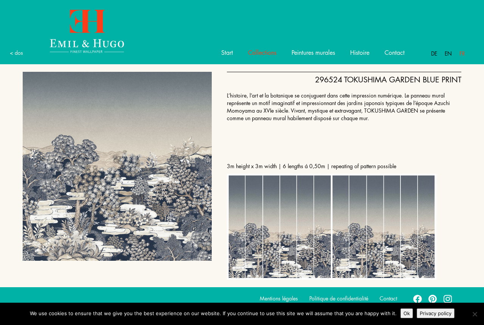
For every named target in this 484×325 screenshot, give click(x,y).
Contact (395, 53)
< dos (16, 53)
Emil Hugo (87, 31)
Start (227, 53)
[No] (474, 314)
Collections (262, 53)
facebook (418, 298)
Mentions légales (279, 298)
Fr (462, 53)
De (434, 53)
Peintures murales (313, 53)
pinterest (433, 298)
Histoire (359, 53)
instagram (448, 298)
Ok (406, 313)
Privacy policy (435, 313)
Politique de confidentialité (338, 298)
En (448, 53)
